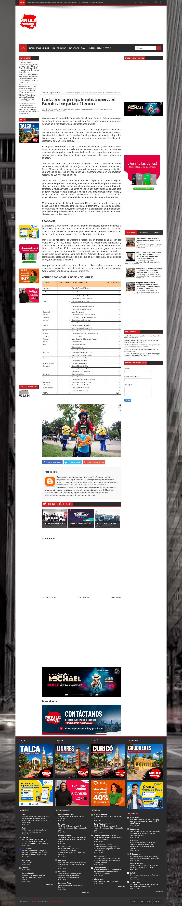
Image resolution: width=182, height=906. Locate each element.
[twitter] (140, 2)
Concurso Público (28, 862)
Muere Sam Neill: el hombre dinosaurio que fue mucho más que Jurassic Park (141, 341)
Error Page (157, 902)
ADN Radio (134, 841)
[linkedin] (155, 2)
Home (133, 902)
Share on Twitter (75, 462)
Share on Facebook (54, 462)
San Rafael (26, 860)
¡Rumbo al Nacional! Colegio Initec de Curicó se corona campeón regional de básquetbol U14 (107, 849)
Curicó (24, 828)
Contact (148, 902)
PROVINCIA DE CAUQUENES (70, 109)
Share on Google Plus (96, 462)
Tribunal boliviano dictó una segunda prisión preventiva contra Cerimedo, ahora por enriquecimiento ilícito (145, 833)
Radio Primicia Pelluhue (103, 824)
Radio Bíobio (135, 818)
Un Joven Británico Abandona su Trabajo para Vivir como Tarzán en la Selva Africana (142, 346)
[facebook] (135, 2)
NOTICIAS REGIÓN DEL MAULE (39, 48)
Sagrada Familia (28, 873)
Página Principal (84, 597)
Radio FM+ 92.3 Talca (77, 48)
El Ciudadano (135, 854)
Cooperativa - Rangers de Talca (105, 835)
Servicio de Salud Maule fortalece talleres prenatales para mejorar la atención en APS (72, 864)
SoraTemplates (32, 902)
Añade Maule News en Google (100, 48)
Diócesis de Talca (64, 835)
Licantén (25, 868)
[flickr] (145, 2)
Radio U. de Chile (136, 863)
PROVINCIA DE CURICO (87, 109)
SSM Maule (62, 860)
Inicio (23, 48)
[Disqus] (81, 633)
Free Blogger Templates (56, 902)
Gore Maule (62, 824)
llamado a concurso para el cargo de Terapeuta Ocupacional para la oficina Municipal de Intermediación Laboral (34, 853)
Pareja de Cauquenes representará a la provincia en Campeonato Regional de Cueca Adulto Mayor (107, 860)
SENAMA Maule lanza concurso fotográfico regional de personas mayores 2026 (56, 2)
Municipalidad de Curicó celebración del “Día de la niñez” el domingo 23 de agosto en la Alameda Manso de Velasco (28, 88)
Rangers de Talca (64, 883)
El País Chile (135, 882)
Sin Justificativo (59, 48)
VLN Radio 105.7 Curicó (103, 845)
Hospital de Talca (64, 847)
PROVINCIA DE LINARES (104, 109)
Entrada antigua (115, 597)
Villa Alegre (26, 837)
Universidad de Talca (66, 814)
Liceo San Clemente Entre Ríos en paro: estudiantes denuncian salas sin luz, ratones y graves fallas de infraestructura (28, 78)
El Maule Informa (100, 814)
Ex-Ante (133, 873)
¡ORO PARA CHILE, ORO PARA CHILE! (107, 881)
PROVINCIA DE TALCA (49, 111)
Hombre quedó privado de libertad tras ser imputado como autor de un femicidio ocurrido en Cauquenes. (108, 872)
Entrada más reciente (49, 597)
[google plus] (160, 2)
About (141, 902)
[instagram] (150, 2)
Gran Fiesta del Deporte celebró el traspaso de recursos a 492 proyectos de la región (72, 828)
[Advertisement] (118, 27)
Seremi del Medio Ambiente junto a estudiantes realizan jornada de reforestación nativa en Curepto (69, 876)
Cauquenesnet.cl (100, 856)
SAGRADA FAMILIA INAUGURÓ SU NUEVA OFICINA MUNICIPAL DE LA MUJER (34, 877)
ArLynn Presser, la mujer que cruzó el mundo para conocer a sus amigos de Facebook (142, 355)
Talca (24, 814)
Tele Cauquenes (100, 868)
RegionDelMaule (62, 111)
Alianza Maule (99, 879)
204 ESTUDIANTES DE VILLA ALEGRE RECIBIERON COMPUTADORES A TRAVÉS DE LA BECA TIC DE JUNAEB (35, 841)
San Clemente (27, 849)
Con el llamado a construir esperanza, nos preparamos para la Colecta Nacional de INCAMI (72, 839)
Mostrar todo (49, 884)
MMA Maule (62, 872)
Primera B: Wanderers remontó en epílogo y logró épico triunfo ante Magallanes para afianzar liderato (144, 822)
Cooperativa (134, 829)
